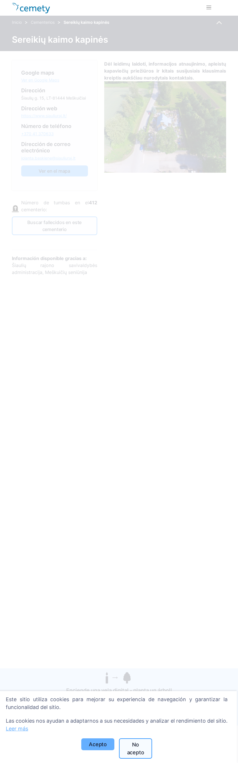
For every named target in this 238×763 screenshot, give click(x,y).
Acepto (98, 744)
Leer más (17, 729)
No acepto (135, 748)
